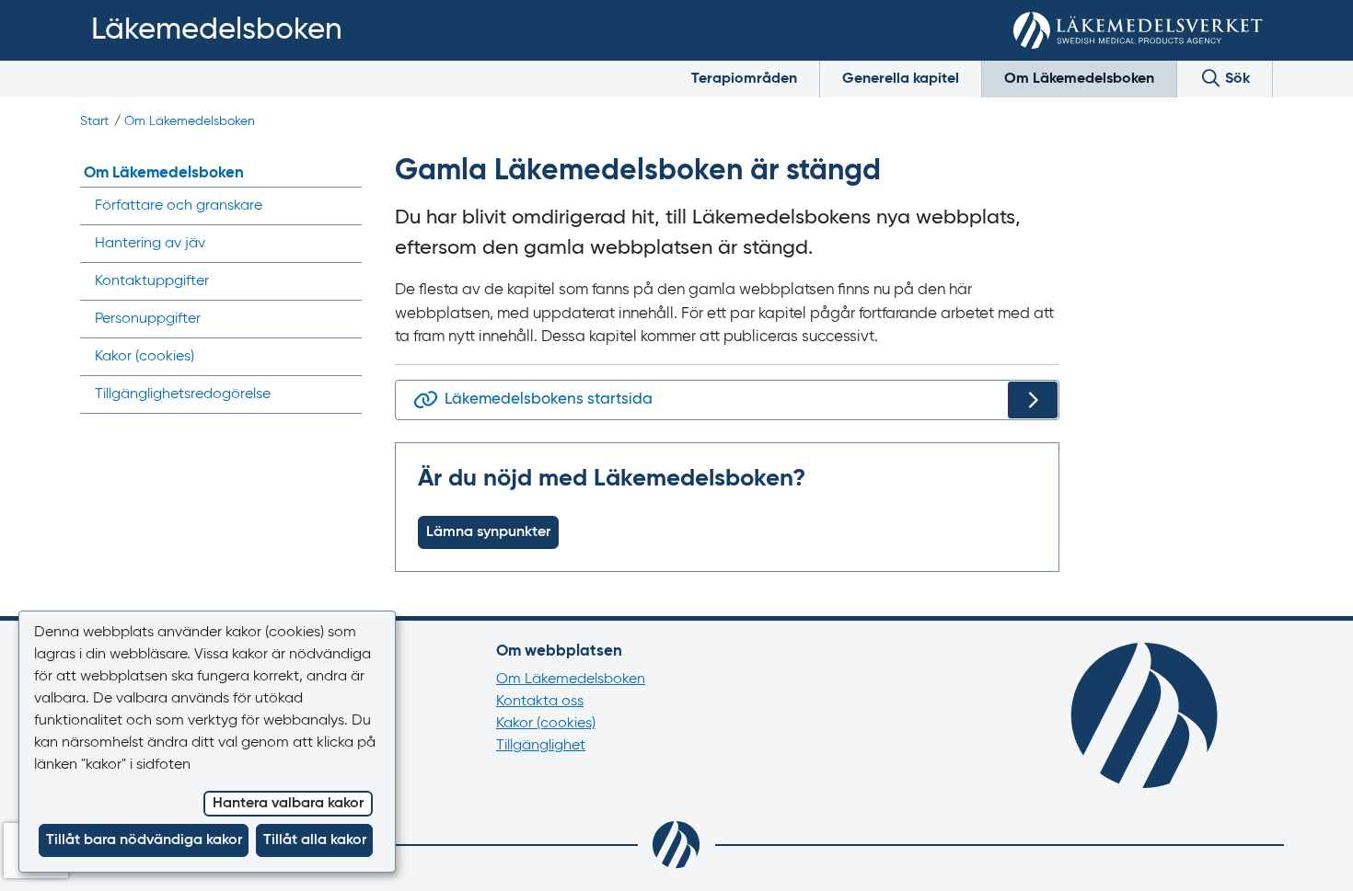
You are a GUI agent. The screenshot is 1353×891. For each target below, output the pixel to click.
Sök (1235, 79)
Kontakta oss (540, 701)
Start (94, 121)
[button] (1312, 856)
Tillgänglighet (540, 745)
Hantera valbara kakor (288, 803)
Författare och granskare (178, 206)
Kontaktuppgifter (152, 281)
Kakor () (144, 356)
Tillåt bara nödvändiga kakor (144, 840)
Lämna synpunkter (488, 532)
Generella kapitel (900, 79)
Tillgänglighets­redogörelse (183, 394)
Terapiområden (744, 79)
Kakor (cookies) (546, 723)
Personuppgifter (148, 319)
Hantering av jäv (150, 243)
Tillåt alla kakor (314, 840)
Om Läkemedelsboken (1079, 79)
